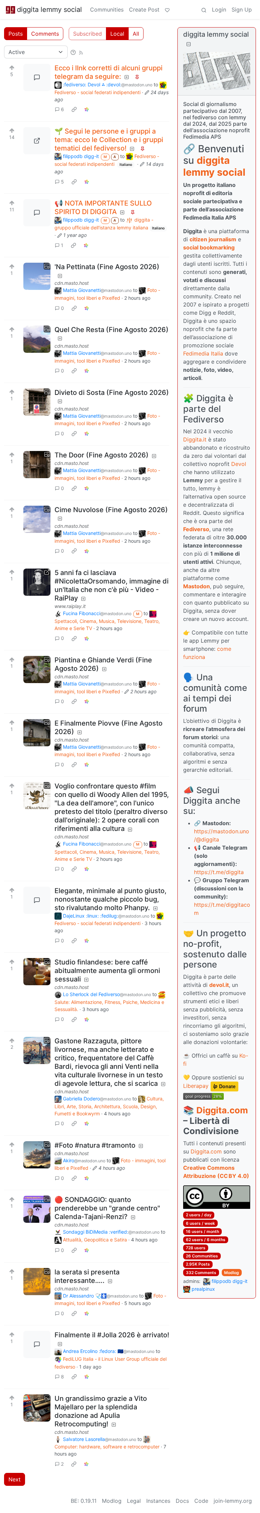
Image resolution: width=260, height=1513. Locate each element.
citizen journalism (213, 239)
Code (201, 1500)
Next (14, 1479)
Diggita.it (195, 439)
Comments (45, 33)
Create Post (144, 9)
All (136, 33)
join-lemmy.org (233, 1500)
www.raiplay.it (70, 606)
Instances (158, 1500)
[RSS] (81, 52)
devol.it (219, 984)
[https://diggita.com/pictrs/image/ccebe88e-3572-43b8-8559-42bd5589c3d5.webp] (36, 140)
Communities (107, 9)
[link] (74, 109)
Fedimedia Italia (203, 353)
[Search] (203, 9)
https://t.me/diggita (219, 872)
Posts (15, 33)
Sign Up (242, 9)
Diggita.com (222, 1110)
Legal (134, 1500)
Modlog (231, 1272)
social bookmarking (209, 247)
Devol (238, 463)
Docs (182, 1500)
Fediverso (196, 529)
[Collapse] (188, 44)
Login (219, 9)
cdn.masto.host (72, 283)
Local (117, 33)
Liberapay (196, 1085)
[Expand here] (36, 276)
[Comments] (36, 77)
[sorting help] (73, 52)
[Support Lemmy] (167, 9)
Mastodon (196, 586)
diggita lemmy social (49, 9)
